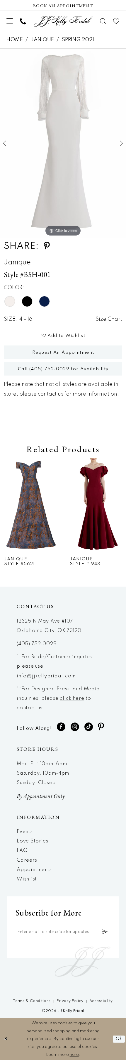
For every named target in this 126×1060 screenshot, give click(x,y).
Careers (27, 860)
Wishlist (27, 879)
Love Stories (32, 841)
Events (25, 831)
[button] (9, 21)
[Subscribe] (105, 932)
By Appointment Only (41, 796)
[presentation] (30, 505)
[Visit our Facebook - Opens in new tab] (61, 727)
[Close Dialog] (5, 1039)
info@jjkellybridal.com (46, 676)
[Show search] (103, 21)
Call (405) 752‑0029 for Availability (63, 369)
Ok (119, 1039)
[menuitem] (9, 21)
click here (72, 698)
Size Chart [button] (109, 319)
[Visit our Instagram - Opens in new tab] (75, 727)
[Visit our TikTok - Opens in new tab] (88, 727)
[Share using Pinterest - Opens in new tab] (47, 246)
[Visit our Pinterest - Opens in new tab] (101, 727)
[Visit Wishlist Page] (116, 21)
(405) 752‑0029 (37, 643)
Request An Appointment (63, 352)
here (74, 1055)
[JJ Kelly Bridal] (63, 21)
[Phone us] (23, 21)
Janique (42, 39)
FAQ (22, 850)
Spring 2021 (78, 39)
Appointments (34, 869)
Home (14, 39)
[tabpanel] (63, 143)
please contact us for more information (68, 394)
